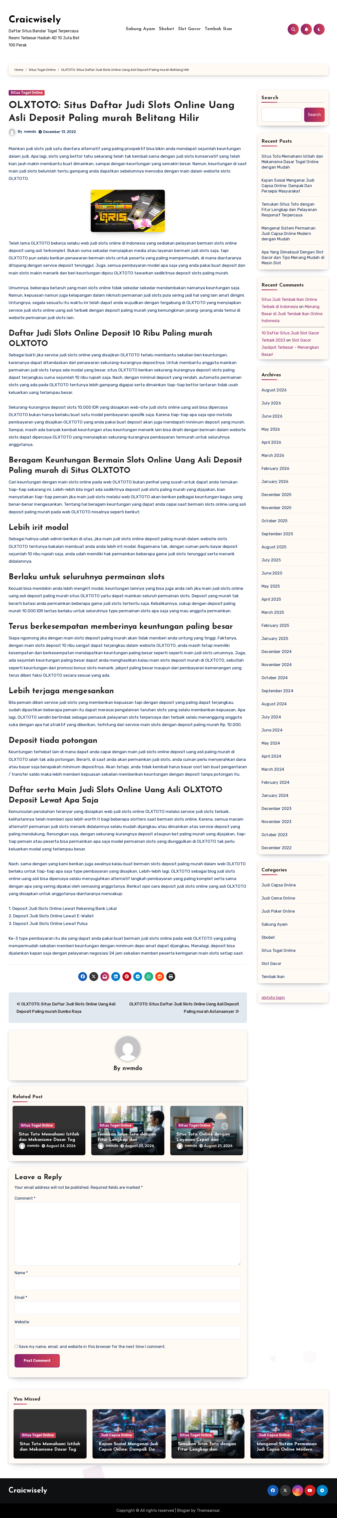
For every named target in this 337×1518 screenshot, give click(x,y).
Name (21, 1272)
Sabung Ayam (140, 29)
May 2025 (271, 586)
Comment (25, 1198)
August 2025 (274, 547)
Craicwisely (35, 20)
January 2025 (275, 638)
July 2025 (271, 560)
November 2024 (277, 664)
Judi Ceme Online (278, 898)
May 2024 (271, 743)
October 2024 (275, 677)
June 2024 (272, 730)
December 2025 (277, 494)
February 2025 (275, 625)
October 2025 (274, 521)
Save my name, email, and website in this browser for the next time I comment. (92, 1346)
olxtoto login (273, 997)
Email (21, 1297)
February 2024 (276, 782)
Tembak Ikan (218, 29)
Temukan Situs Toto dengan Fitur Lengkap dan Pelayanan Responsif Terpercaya (289, 209)
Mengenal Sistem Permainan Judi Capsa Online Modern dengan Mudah (289, 233)
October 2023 (274, 834)
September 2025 (277, 534)
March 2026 (273, 455)
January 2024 (275, 795)
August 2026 (274, 390)
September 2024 (277, 691)
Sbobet (166, 29)
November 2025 (277, 507)
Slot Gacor (189, 29)
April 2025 (271, 599)
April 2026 (271, 442)
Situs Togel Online (27, 93)
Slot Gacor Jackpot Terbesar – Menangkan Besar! (290, 347)
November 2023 (277, 821)
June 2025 (272, 573)
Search (270, 98)
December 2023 (277, 808)
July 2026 (271, 403)
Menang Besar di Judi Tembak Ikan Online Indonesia (292, 313)
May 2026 (271, 429)
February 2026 (276, 468)
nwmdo (30, 132)
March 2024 (273, 769)
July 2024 (271, 717)
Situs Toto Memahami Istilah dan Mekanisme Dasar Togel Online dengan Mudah (49, 1139)
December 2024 (277, 651)
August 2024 (274, 704)
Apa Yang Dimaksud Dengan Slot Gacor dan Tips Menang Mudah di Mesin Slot (293, 257)
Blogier (183, 1510)
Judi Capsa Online (279, 885)
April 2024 (271, 756)
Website (22, 1322)
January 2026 (275, 481)
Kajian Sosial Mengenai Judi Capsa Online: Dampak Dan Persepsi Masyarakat (288, 185)
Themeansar (208, 1510)
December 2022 (277, 847)
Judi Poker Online (278, 911)
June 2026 (272, 416)
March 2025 (273, 612)
